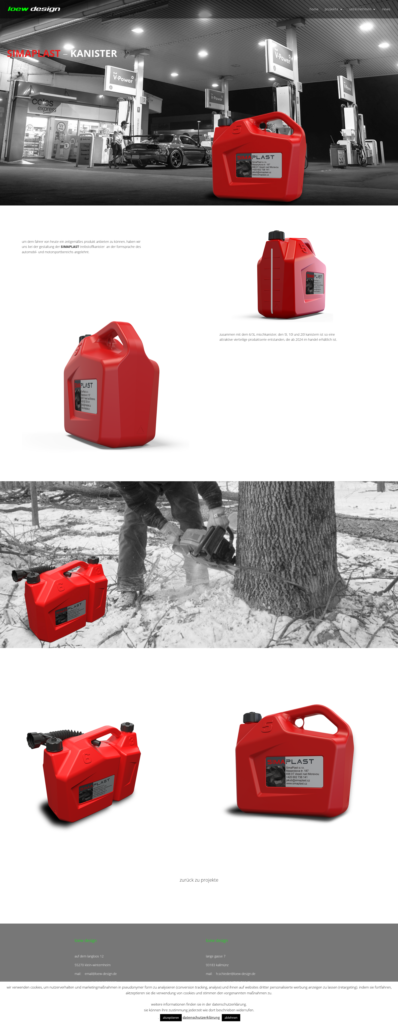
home (314, 9)
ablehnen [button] (231, 1017)
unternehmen (360, 9)
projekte (332, 9)
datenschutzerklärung (201, 1017)
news (386, 9)
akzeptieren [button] (171, 1017)
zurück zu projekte (199, 880)
